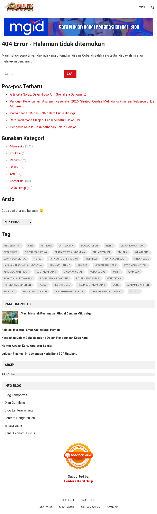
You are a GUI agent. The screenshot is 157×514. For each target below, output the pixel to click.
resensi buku (62, 285)
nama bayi (134, 272)
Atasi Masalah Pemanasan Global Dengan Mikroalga (56, 313)
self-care (9, 291)
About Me (45, 507)
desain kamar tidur (132, 245)
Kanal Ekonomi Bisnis (19, 433)
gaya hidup (141, 252)
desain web (10, 252)
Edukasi (15, 153)
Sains (14, 167)
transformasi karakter (69, 291)
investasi (91, 259)
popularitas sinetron (17, 285)
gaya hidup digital (15, 259)
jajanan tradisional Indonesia (23, 265)
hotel (37, 259)
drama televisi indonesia (70, 252)
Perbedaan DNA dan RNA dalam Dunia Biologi (42, 113)
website (134, 291)
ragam (43, 285)
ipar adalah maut (115, 259)
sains (116, 285)
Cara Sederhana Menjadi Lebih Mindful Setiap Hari (45, 120)
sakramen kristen (138, 285)
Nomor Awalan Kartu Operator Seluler (27, 345)
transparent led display (106, 291)
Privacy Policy (90, 507)
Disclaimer (66, 507)
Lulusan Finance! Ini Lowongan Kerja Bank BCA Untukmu (39, 353)
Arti (12, 174)
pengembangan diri (88, 278)
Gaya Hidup (18, 188)
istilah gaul (141, 259)
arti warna (66, 245)
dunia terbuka (101, 252)
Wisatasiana (13, 425)
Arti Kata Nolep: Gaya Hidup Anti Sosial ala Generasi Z (48, 94)
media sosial (97, 272)
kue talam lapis (46, 272)
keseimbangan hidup (16, 272)
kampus (82, 265)
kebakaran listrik (106, 265)
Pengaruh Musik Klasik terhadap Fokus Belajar (43, 127)
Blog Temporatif (15, 395)
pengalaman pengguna (54, 278)
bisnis (109, 245)
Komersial (17, 181)
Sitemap (112, 507)
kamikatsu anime (59, 265)
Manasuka (17, 146)
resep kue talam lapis (91, 285)
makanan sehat (73, 272)
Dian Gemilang (14, 403)
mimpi (116, 272)
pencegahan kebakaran (18, 278)
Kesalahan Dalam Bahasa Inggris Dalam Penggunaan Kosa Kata (45, 337)
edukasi (122, 252)
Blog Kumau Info (83, 500)
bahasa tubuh (89, 245)
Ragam (15, 160)
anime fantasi (12, 245)
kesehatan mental (135, 265)
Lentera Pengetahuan (19, 418)
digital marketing (36, 252)
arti (30, 245)
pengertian (114, 278)
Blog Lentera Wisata (18, 410)
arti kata (46, 245)
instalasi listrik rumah (63, 259)
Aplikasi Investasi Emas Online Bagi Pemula (31, 329)
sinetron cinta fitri (35, 291)
